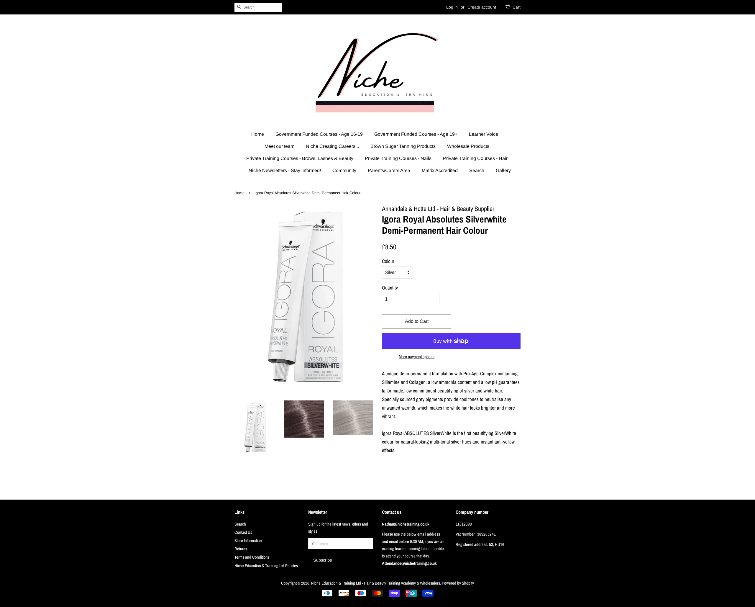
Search (476, 170)
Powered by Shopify (458, 583)
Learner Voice (483, 134)
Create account (481, 7)
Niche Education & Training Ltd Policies (266, 566)
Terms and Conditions (252, 557)
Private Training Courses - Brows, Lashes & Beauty (299, 158)
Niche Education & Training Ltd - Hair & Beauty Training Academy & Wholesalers (375, 583)
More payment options (416, 357)
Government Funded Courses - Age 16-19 (319, 134)
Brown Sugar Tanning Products (403, 146)
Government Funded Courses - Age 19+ (415, 134)
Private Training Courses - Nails (398, 158)
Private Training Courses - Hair (475, 158)
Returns (240, 549)
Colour (388, 261)
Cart (517, 7)
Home (257, 134)
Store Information (248, 541)
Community (344, 170)
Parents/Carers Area (389, 170)
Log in (452, 7)
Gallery (503, 170)
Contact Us (243, 532)
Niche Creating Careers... (332, 146)
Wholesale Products (468, 146)
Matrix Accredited (440, 170)
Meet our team (279, 146)
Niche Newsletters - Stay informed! (285, 170)
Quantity (390, 287)
